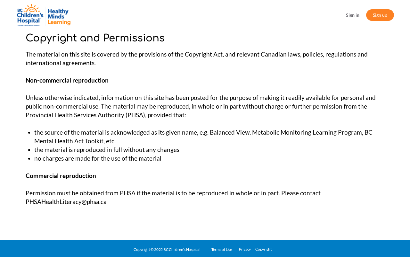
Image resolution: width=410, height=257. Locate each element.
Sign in (352, 15)
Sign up (380, 15)
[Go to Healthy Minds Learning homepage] (43, 15)
